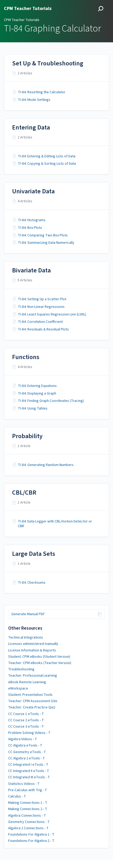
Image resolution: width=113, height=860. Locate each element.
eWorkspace (18, 688)
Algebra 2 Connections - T (28, 828)
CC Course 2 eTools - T (26, 720)
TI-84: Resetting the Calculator (41, 92)
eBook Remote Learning (27, 682)
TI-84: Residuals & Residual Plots (43, 329)
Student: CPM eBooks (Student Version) (39, 656)
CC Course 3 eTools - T (26, 726)
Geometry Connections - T (29, 822)
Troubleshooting (21, 669)
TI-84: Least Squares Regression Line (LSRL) (52, 314)
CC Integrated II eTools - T (28, 771)
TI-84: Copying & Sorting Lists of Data (47, 163)
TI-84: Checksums (31, 582)
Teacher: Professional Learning (32, 675)
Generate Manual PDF (28, 614)
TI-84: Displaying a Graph (37, 393)
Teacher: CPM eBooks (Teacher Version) (39, 663)
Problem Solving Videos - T (29, 732)
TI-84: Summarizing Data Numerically (46, 242)
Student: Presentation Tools (30, 694)
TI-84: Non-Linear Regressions (41, 306)
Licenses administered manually (33, 643)
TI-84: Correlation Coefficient (40, 321)
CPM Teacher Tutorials (21, 20)
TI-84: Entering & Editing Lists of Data (46, 156)
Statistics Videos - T (24, 783)
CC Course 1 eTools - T (26, 714)
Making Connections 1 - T (27, 802)
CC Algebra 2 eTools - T (26, 758)
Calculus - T (17, 796)
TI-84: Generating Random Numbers (46, 465)
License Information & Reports (32, 650)
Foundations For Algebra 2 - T (31, 840)
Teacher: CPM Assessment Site (32, 701)
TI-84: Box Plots (30, 227)
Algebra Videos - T (22, 739)
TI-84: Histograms (31, 220)
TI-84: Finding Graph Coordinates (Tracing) (51, 400)
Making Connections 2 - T (27, 809)
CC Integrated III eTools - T (29, 777)
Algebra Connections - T (27, 815)
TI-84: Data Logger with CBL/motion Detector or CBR (55, 524)
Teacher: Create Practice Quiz (31, 707)
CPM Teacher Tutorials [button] (28, 9)
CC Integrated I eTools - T (28, 764)
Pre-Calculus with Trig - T (27, 790)
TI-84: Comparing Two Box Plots (43, 235)
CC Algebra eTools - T (25, 745)
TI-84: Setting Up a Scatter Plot (42, 299)
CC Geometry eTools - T (27, 752)
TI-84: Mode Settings (34, 99)
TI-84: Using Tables (33, 408)
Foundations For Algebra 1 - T (31, 834)
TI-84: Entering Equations (37, 386)
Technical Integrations (25, 637)
